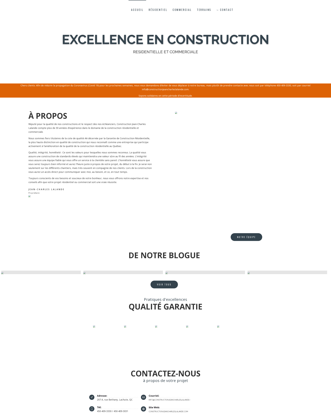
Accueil (137, 10)
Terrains (204, 10)
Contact (227, 10)
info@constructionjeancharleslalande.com (171, 400)
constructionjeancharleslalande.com (168, 411)
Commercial (182, 10)
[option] (41, 272)
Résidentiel (158, 10)
